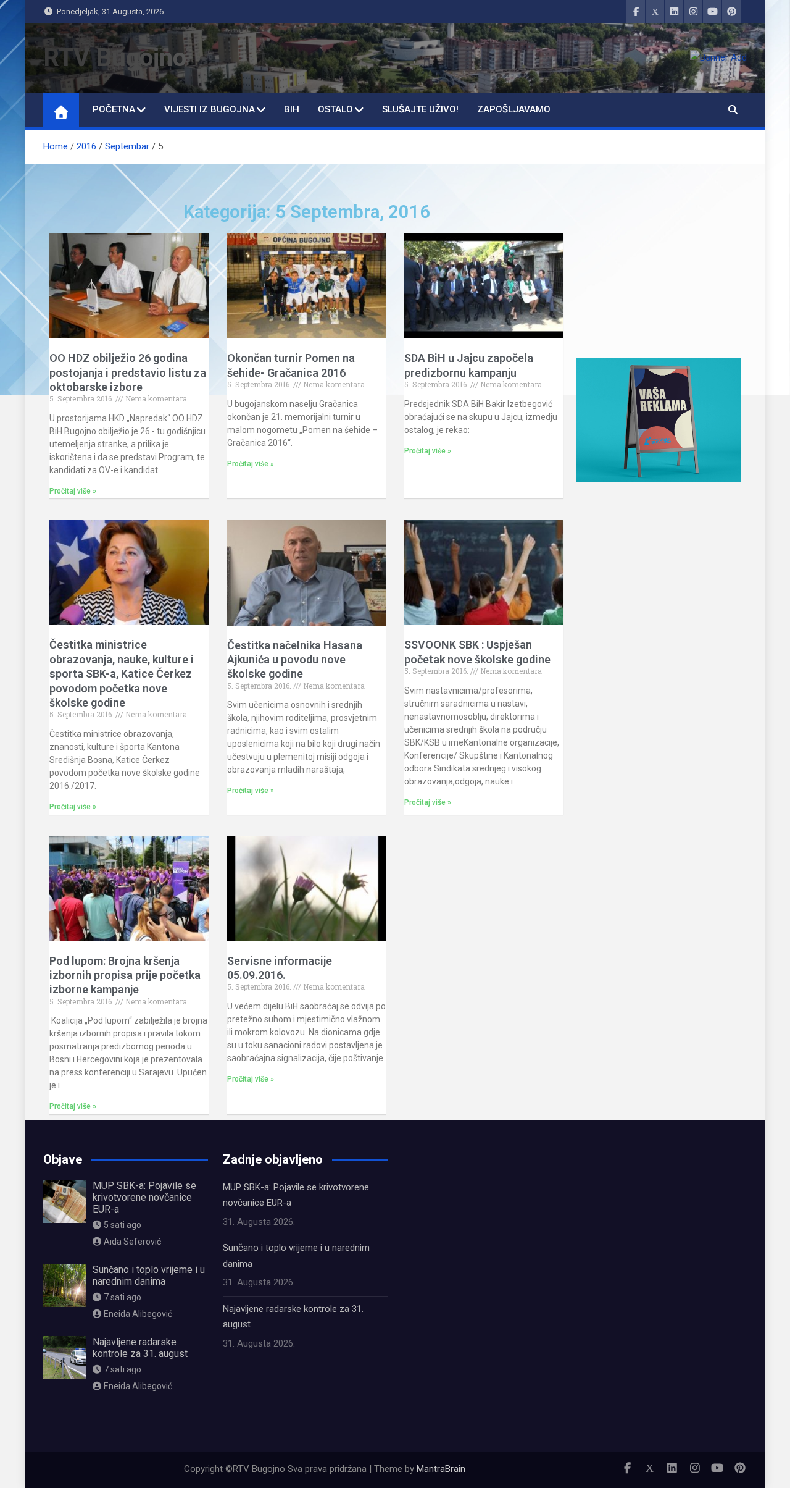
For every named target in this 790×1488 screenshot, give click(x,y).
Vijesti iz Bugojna (209, 109)
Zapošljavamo (514, 109)
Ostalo (335, 109)
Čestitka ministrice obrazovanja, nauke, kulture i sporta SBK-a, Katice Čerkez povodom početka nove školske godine (121, 673)
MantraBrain (441, 1468)
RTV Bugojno (114, 57)
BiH (291, 109)
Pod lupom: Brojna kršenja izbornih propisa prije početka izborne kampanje (125, 975)
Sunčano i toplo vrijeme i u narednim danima (149, 1275)
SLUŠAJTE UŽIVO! (420, 109)
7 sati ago (122, 1297)
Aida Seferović (132, 1241)
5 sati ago (122, 1225)
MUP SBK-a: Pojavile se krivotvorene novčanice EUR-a (144, 1197)
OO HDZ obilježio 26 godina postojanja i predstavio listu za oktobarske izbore (127, 372)
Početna (114, 109)
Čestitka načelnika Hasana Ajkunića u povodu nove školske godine (294, 660)
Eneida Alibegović (138, 1314)
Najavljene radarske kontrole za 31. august (140, 1348)
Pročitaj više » (72, 491)
